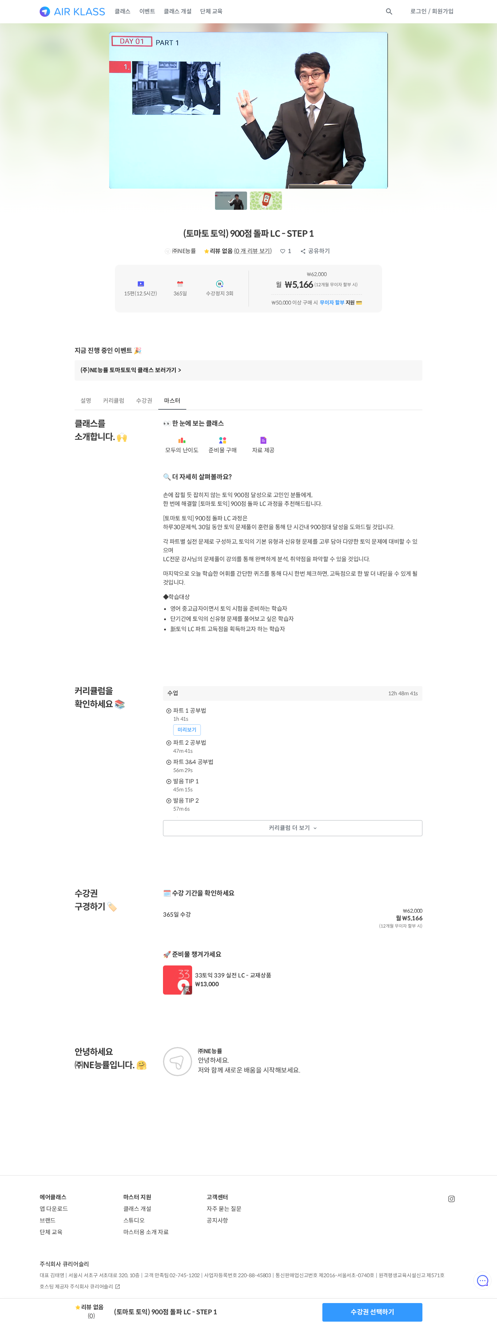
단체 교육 (211, 11)
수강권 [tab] (144, 401)
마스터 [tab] (172, 401)
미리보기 (187, 730)
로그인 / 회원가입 (432, 11)
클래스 (123, 11)
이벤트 (147, 11)
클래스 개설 (177, 11)
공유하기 (319, 251)
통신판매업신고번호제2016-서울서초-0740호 (324, 1275)
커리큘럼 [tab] (114, 401)
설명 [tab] (85, 401)
